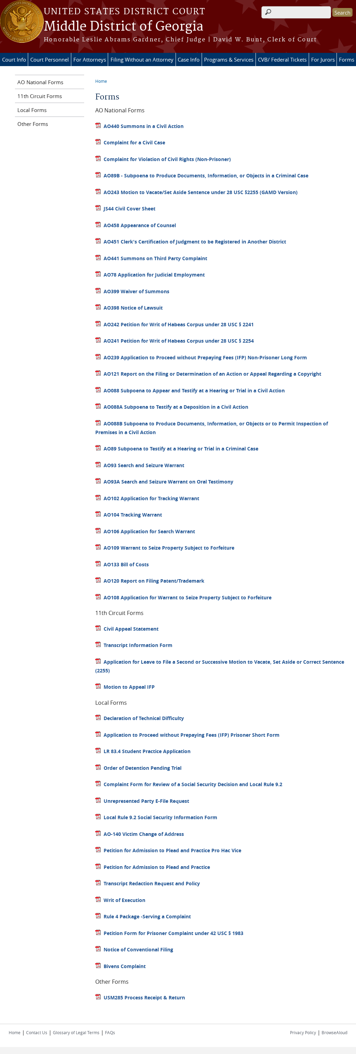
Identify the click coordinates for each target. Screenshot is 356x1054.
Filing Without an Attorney (142, 59)
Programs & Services (228, 59)
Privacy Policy (303, 1032)
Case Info (189, 59)
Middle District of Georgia (123, 27)
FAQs (110, 1032)
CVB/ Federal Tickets (282, 59)
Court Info (14, 59)
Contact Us (36, 1032)
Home (101, 81)
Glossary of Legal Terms (76, 1032)
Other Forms (32, 123)
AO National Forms (40, 82)
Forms (346, 59)
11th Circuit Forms (39, 96)
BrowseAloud (334, 1032)
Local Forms (32, 109)
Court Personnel (49, 59)
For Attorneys (89, 59)
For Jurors (323, 59)
